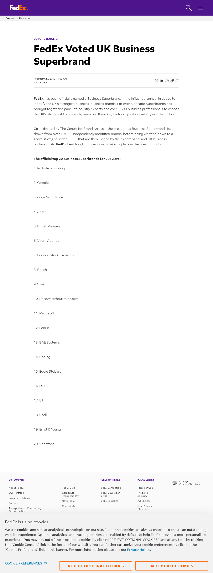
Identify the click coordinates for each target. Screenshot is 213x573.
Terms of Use (145, 487)
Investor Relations (19, 498)
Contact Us (68, 506)
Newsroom (25, 18)
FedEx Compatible (110, 487)
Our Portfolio (16, 492)
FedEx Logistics (109, 500)
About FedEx (16, 487)
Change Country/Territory (189, 483)
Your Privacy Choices (144, 507)
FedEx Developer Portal (110, 494)
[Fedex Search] (188, 8)
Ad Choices (144, 500)
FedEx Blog (68, 487)
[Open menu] (201, 8)
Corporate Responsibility (70, 494)
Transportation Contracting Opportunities (25, 510)
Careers (13, 503)
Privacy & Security (142, 494)
